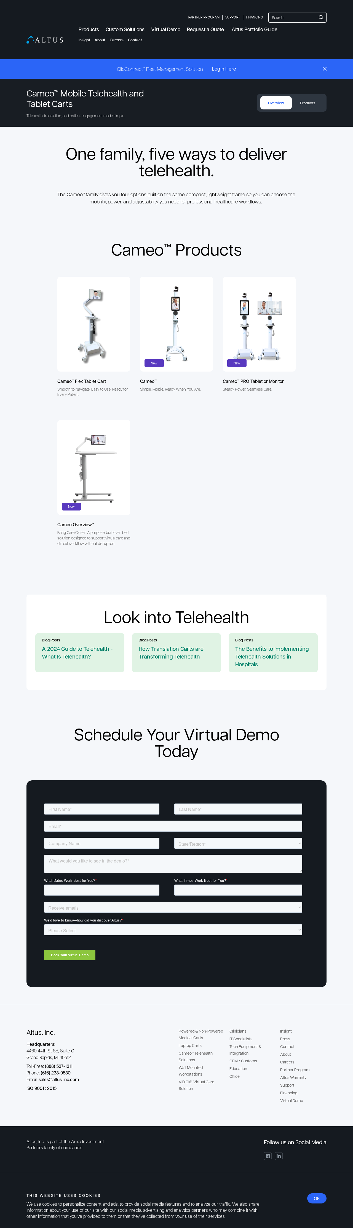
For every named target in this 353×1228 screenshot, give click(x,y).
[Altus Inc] (44, 40)
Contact (135, 39)
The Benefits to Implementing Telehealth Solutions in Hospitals (272, 656)
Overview (276, 102)
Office (234, 1076)
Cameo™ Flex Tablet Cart (81, 381)
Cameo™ (148, 381)
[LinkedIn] (279, 1156)
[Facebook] (268, 1156)
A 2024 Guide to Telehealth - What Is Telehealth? (77, 652)
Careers (117, 39)
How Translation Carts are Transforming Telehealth (171, 652)
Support (232, 17)
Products (307, 102)
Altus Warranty (293, 1077)
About (100, 39)
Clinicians (237, 1030)
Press (285, 1038)
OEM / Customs (243, 1060)
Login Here (224, 68)
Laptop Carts (190, 1045)
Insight (84, 39)
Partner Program (204, 17)
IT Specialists (240, 1038)
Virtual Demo (291, 1100)
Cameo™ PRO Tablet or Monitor (253, 381)
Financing (254, 17)
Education (238, 1068)
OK (317, 1198)
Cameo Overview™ (75, 524)
